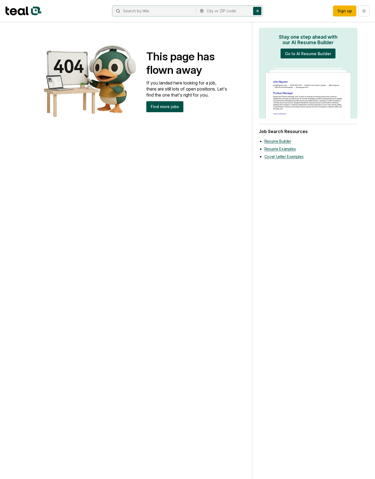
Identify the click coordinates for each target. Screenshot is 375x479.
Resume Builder (277, 141)
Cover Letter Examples (284, 156)
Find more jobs (165, 106)
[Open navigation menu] (364, 10)
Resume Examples (280, 148)
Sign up (344, 11)
